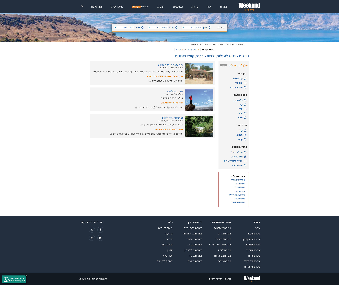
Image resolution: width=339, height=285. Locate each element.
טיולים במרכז (240, 187)
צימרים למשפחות (222, 228)
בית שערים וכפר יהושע (170, 65)
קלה (241, 130)
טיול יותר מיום (236, 87)
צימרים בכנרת (195, 244)
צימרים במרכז (224, 261)
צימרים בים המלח (222, 255)
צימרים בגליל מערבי (192, 233)
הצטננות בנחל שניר (172, 118)
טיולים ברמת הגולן (238, 202)
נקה (223, 65)
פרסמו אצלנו (117, 6)
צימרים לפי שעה (165, 261)
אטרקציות (168, 255)
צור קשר (168, 233)
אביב (240, 113)
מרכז (171, 27)
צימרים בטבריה (195, 261)
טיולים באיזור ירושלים (237, 195)
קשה (240, 139)
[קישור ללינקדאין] (100, 238)
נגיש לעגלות (237, 156)
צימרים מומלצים (252, 244)
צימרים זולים (254, 255)
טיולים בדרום (240, 191)
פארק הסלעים (175, 91)
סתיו (241, 109)
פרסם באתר (167, 244)
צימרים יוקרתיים (223, 239)
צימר (257, 228)
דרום (138, 27)
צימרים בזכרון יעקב (251, 239)
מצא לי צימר (96, 6)
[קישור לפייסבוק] (100, 230)
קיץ (241, 104)
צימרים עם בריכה (252, 261)
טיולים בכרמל (239, 199)
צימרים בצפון (254, 233)
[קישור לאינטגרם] (92, 230)
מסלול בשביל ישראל (233, 161)
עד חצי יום (238, 78)
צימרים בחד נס (253, 250)
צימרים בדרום (224, 233)
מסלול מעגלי (237, 152)
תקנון (170, 250)
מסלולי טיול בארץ (238, 180)
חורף (240, 117)
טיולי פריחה (237, 165)
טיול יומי (239, 83)
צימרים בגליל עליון (193, 250)
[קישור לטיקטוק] (92, 238)
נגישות (228, 279)
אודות (170, 239)
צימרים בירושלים (252, 266)
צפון (205, 27)
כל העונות (238, 100)
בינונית (239, 135)
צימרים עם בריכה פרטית (219, 244)
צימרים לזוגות (224, 250)
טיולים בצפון (240, 183)
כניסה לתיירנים (165, 228)
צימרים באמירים (194, 239)
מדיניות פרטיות (215, 279)
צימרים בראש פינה (193, 228)
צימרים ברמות (195, 255)
